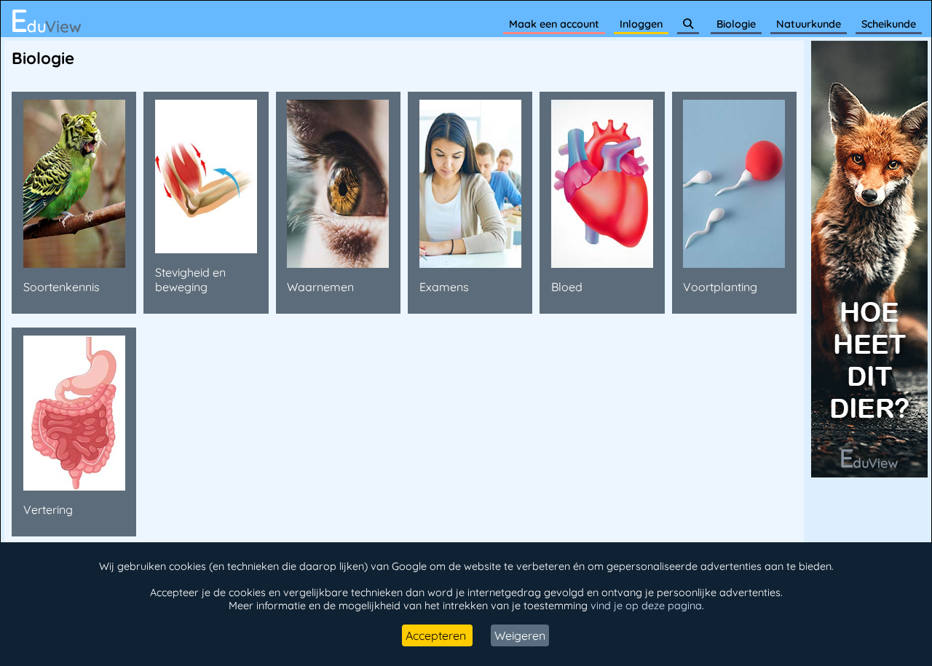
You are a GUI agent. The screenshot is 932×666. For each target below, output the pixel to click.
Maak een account (554, 24)
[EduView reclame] (869, 473)
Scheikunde (888, 24)
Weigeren (519, 635)
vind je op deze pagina (646, 605)
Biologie (736, 24)
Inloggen (641, 24)
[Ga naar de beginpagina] (46, 20)
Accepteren (437, 635)
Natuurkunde (808, 24)
